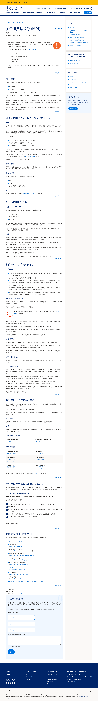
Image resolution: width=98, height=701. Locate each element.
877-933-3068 (10, 681)
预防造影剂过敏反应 (30, 156)
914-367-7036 (39, 469)
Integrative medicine (52, 679)
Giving (28, 679)
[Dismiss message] (91, 2)
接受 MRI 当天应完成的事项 (77, 37)
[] (74, 79)
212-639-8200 (11, 441)
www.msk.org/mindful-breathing (19, 574)
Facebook (8, 683)
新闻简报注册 (73, 108)
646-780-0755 (36, 473)
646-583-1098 (23, 2)
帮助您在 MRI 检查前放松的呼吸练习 (79, 42)
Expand (85, 23)
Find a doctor (50, 684)
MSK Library (70, 681)
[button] (51, 8)
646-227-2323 (33, 49)
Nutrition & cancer (52, 681)
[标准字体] (76, 60)
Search (87, 8)
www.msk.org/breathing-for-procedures (21, 551)
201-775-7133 (39, 453)
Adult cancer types (52, 674)
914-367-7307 (39, 467)
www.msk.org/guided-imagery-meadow (21, 560)
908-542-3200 (11, 453)
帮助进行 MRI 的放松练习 (76, 45)
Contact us (9, 674)
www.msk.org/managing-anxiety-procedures (22, 555)
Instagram (6, 683)
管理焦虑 (11, 567)
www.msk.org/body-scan (17, 546)
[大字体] (75, 63)
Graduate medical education (75, 679)
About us (28, 674)
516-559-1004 (11, 467)
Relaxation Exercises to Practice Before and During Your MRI (26, 581)
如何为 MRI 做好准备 (75, 34)
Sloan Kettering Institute (73, 674)
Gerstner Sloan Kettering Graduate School (79, 676)
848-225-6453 (39, 459)
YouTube (12, 683)
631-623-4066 (11, 459)
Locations (8, 676)
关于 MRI (72, 27)
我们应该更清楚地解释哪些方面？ (16, 634)
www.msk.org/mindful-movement (19, 579)
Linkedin (14, 683)
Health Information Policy (22, 593)
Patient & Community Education (15, 22)
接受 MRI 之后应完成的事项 (77, 40)
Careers (28, 676)
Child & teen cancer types (54, 676)
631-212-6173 (10, 461)
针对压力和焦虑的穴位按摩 (16, 542)
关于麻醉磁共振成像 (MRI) (29, 193)
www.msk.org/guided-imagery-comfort (21, 564)
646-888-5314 (39, 441)
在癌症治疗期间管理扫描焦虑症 (17, 570)
